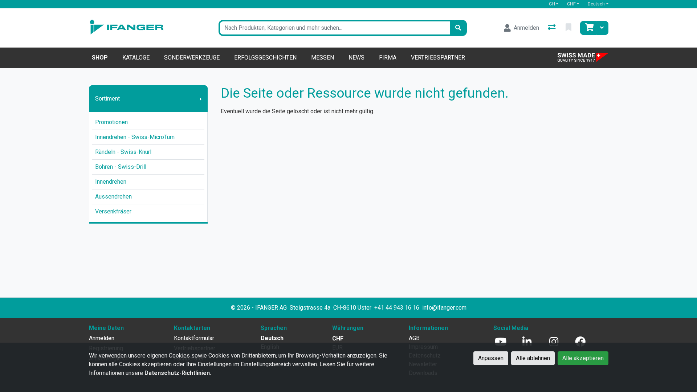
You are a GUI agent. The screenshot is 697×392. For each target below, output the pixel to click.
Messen (322, 57)
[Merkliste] (569, 28)
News (356, 57)
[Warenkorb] (588, 28)
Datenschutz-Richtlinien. (177, 372)
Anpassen (491, 358)
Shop (100, 57)
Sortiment (107, 98)
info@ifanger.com (444, 307)
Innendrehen (110, 181)
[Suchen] (458, 28)
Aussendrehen (113, 196)
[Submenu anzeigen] (200, 99)
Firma (387, 57)
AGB (414, 338)
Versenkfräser (113, 211)
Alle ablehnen (533, 358)
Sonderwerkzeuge (192, 57)
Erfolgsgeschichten (265, 57)
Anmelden (101, 338)
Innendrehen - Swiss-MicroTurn (135, 137)
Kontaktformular (194, 338)
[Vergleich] (552, 28)
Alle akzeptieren (583, 358)
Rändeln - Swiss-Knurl (123, 151)
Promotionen (111, 122)
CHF (571, 4)
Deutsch (596, 4)
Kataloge (136, 57)
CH (552, 4)
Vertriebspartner (438, 57)
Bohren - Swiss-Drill (120, 166)
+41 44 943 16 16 (396, 307)
